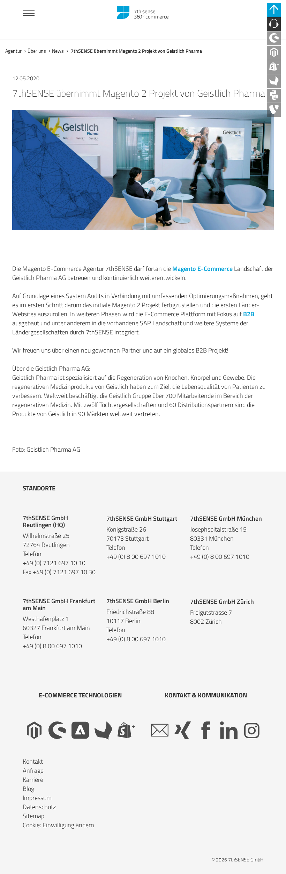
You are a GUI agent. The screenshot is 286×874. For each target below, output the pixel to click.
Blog (28, 788)
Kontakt (33, 761)
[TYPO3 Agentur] (274, 110)
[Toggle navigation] (29, 14)
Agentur (13, 50)
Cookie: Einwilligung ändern (58, 825)
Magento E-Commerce (202, 268)
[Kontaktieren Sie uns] (274, 24)
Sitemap (33, 816)
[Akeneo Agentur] (274, 81)
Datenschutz (39, 807)
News (58, 50)
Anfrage (33, 770)
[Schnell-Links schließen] (274, 10)
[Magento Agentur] (274, 53)
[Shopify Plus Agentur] (274, 67)
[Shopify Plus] (126, 730)
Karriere (33, 779)
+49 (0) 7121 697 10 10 (54, 563)
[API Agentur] (274, 96)
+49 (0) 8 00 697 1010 (136, 556)
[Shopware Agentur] (274, 38)
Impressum (37, 797)
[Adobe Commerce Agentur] (80, 730)
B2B (248, 314)
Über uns (37, 50)
